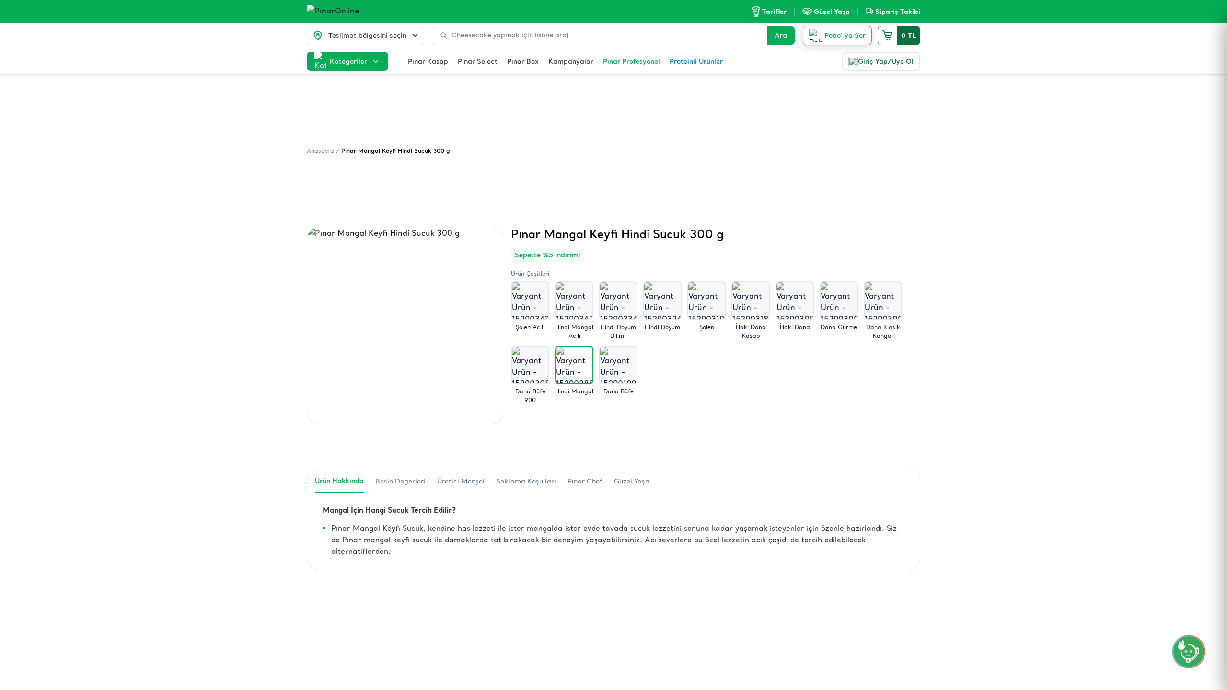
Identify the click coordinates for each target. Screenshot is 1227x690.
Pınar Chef (584, 481)
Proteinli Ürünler (696, 61)
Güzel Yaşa (631, 481)
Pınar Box (523, 61)
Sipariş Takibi (897, 11)
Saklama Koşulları (526, 481)
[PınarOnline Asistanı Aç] (1188, 651)
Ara (781, 35)
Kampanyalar (570, 61)
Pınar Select (478, 61)
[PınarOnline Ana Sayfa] (351, 11)
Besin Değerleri (400, 481)
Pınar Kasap (428, 61)
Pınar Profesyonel (631, 61)
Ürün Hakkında (339, 480)
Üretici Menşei (461, 481)
